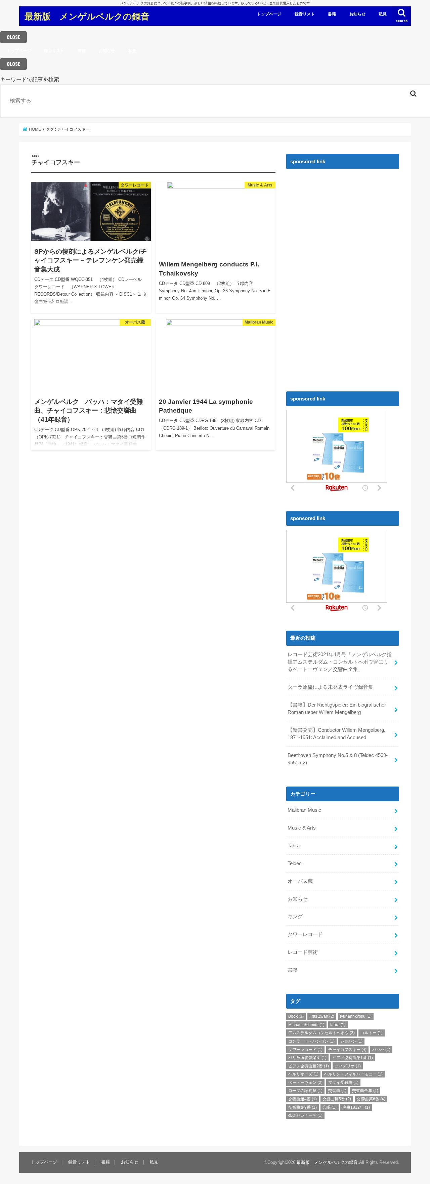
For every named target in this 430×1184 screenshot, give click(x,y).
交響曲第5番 (336, 1099)
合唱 (329, 1107)
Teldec (295, 863)
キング (295, 916)
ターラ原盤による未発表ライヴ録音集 (330, 687)
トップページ (269, 14)
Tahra (294, 845)
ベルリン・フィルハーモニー (353, 1074)
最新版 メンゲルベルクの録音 (87, 16)
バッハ (381, 1049)
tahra (338, 1024)
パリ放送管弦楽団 (307, 1057)
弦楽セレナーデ (305, 1115)
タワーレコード (305, 934)
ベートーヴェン (305, 1082)
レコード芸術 (303, 952)
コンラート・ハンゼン (311, 1041)
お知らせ (357, 14)
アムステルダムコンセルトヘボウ (321, 1032)
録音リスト (305, 14)
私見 (383, 14)
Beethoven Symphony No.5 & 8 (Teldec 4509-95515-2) (338, 759)
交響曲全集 (365, 1090)
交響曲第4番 (302, 1099)
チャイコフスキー (347, 1049)
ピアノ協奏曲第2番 (308, 1066)
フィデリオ (348, 1066)
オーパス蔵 (300, 881)
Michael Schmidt (306, 1024)
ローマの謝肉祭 (305, 1090)
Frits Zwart (321, 1016)
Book (296, 1016)
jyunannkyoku (356, 1016)
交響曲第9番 (302, 1107)
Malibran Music (304, 810)
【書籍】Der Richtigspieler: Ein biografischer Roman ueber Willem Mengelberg (337, 708)
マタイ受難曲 (343, 1082)
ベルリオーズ (303, 1074)
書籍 (332, 14)
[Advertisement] (336, 273)
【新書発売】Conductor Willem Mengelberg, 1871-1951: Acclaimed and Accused (336, 733)
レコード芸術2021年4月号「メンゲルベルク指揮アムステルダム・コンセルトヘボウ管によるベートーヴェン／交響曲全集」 (340, 662)
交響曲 (337, 1090)
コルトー (371, 1032)
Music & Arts (302, 828)
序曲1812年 (356, 1107)
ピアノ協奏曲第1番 (352, 1057)
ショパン (351, 1041)
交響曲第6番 (371, 1099)
